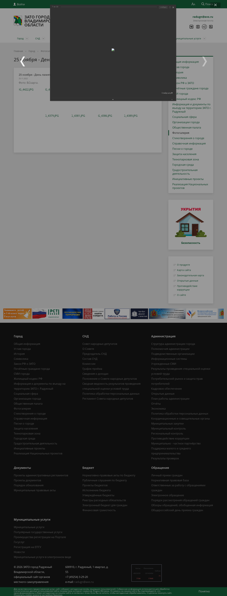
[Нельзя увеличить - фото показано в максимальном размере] (170, 7)
